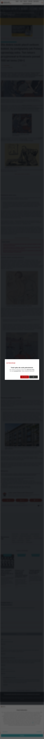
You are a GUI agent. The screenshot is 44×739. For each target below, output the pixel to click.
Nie (33, 376)
